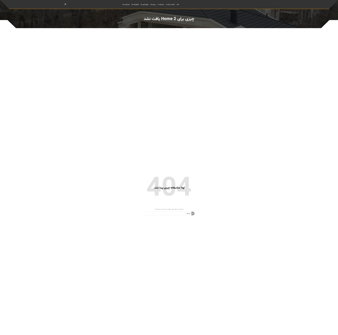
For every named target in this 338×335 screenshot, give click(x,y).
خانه (178, 4)
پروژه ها (153, 4)
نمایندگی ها (126, 4)
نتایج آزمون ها (144, 4)
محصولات (161, 4)
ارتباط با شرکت (171, 4)
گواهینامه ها (135, 4)
